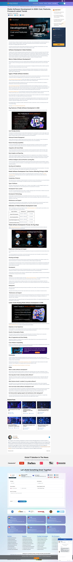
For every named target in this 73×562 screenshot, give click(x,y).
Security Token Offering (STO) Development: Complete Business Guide (58, 24)
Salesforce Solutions (41, 545)
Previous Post (10, 450)
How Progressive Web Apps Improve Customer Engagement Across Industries (59, 16)
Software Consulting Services (12, 543)
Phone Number (12, 486)
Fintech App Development (42, 540)
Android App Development (12, 540)
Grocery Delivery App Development (28, 546)
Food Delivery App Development (28, 543)
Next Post (48, 450)
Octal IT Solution (12, 559)
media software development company (25, 361)
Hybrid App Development (12, 542)
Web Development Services (12, 545)
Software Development (15, 6)
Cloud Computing (40, 546)
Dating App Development (27, 545)
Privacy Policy (48, 556)
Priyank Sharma (42, 412)
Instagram (51, 477)
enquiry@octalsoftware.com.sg (13, 529)
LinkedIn (22, 15)
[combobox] (55, 35)
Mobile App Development (12, 537)
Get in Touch (61, 3)
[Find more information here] (65, 550)
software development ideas (13, 324)
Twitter (17, 15)
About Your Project (13, 491)
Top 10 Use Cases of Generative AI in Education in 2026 (59, 13)
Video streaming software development (15, 79)
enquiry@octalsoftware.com (12, 520)
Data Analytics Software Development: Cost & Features (21, 365)
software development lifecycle (31, 277)
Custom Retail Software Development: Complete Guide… (14, 426)
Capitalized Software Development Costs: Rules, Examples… (28, 410)
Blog (10, 6)
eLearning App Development (27, 539)
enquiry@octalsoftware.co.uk (51, 520)
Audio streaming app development (14, 85)
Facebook (11, 15)
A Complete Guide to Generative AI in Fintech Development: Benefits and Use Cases (59, 20)
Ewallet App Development (27, 537)
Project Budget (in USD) (41, 486)
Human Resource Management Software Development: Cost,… (43, 410)
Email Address (39, 481)
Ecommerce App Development (13, 549)
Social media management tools (14, 91)
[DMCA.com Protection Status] (39, 559)
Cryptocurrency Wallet (41, 542)
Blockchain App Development (42, 537)
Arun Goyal (11, 412)
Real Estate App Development (27, 540)
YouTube (57, 477)
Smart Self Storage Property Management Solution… (43, 426)
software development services (16, 227)
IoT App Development (41, 543)
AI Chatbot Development (27, 549)
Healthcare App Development (27, 542)
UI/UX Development (11, 546)
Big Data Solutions (41, 549)
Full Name (11, 481)
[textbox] (55, 35)
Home (8, 6)
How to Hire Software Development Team (18, 105)
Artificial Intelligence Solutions (42, 539)
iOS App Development (11, 539)
